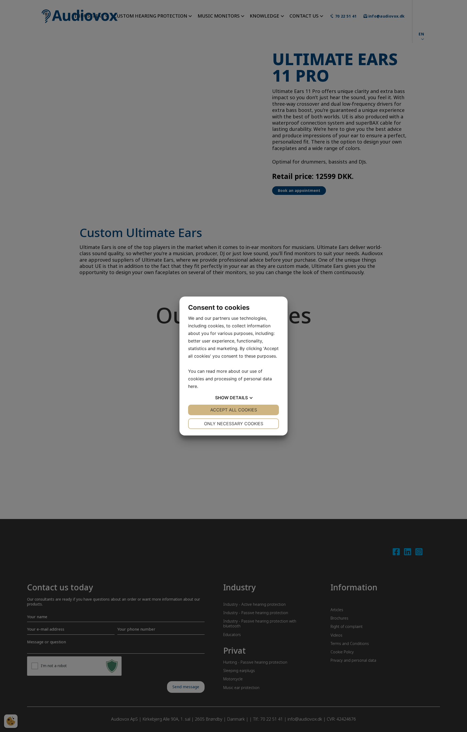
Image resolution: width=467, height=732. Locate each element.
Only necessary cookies (233, 423)
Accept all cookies (233, 409)
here (192, 386)
